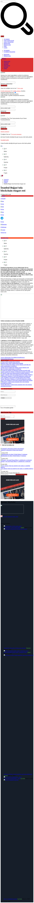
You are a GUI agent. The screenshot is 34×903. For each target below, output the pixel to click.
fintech (6, 359)
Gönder (3, 397)
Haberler (6, 181)
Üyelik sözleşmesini (6, 91)
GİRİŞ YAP (3, 128)
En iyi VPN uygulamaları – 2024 (12, 778)
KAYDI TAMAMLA (5, 112)
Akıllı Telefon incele (9, 40)
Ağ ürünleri (7, 39)
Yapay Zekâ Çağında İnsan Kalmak (14, 363)
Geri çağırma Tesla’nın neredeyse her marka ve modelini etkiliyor (17, 468)
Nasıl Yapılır (7, 65)
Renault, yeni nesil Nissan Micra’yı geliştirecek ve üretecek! (16, 461)
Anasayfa (6, 179)
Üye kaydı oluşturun (16, 134)
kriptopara (10, 359)
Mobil (29, 652)
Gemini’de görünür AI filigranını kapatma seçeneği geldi (19, 371)
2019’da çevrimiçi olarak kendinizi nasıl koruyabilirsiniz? (18, 774)
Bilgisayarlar (7, 43)
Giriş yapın (20, 88)
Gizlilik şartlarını (16, 91)
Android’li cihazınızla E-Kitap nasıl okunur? (12, 450)
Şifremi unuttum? (5, 131)
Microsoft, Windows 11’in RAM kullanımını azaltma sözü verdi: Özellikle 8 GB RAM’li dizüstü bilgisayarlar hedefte (16, 379)
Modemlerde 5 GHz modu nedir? (12, 527)
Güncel (5, 182)
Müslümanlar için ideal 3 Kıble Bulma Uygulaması (13, 455)
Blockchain (17, 357)
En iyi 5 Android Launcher (10, 899)
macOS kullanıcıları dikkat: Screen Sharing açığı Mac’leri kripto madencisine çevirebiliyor (15, 368)
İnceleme (6, 64)
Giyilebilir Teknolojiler (9, 51)
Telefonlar (6, 62)
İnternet (6, 775)
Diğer (5, 46)
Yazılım (2, 367)
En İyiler (6, 67)
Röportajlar (6, 54)
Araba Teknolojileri (9, 42)
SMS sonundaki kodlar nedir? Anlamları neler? (15, 652)
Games (5, 47)
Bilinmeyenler (7, 44)
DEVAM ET (4, 85)
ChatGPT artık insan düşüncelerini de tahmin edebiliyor (18, 374)
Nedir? (5, 68)
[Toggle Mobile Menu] (1, 71)
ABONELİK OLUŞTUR (21, 474)
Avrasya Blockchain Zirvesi (8, 357)
